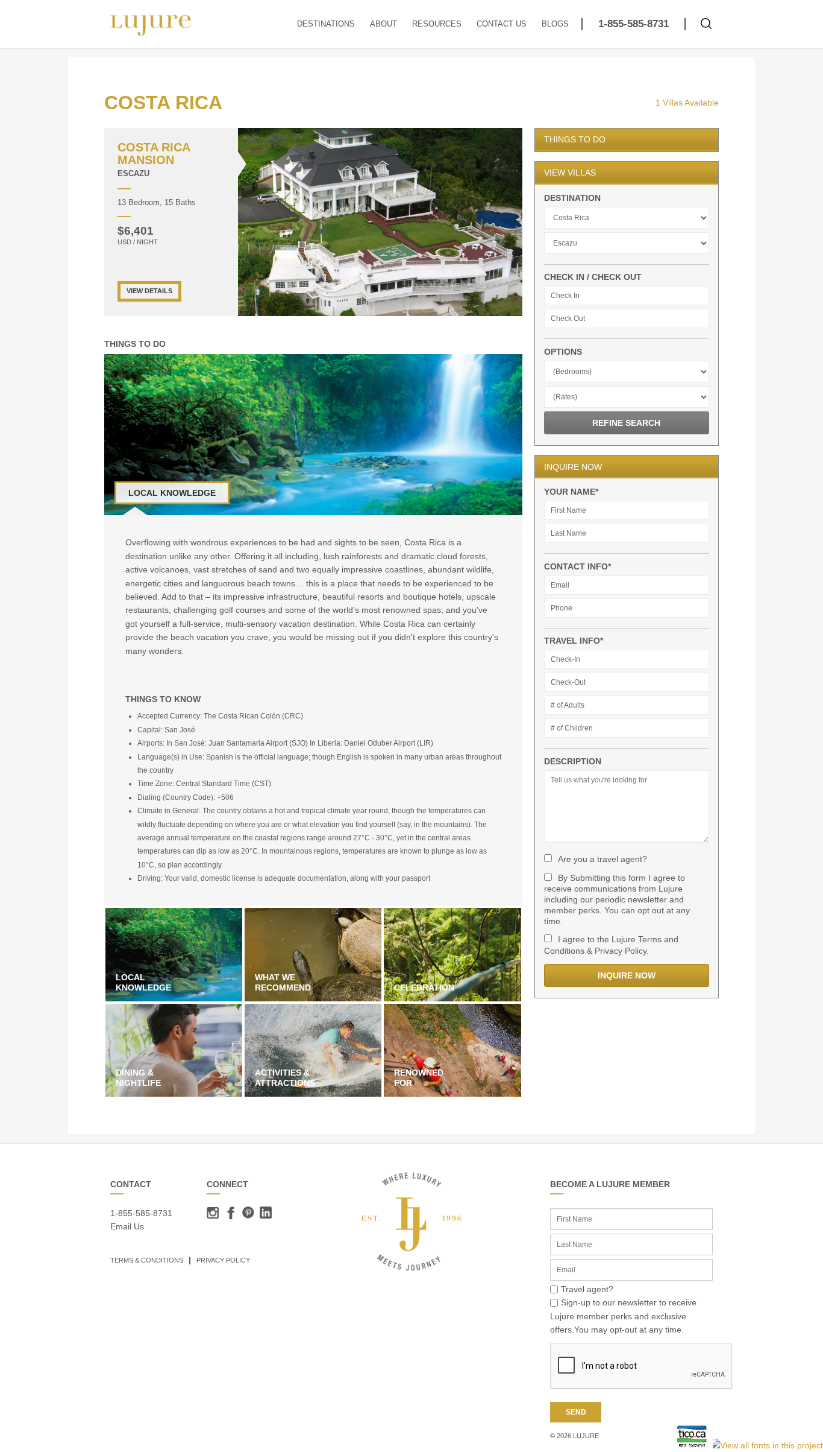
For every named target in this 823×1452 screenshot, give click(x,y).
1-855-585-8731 (633, 24)
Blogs (555, 24)
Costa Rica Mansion (153, 153)
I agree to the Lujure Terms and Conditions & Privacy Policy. (611, 944)
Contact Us (502, 24)
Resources (437, 24)
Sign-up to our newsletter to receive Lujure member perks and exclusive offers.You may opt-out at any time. (623, 1316)
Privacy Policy (223, 1260)
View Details (149, 290)
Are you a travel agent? (602, 859)
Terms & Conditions (146, 1260)
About (383, 24)
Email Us (127, 1226)
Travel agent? (587, 1289)
